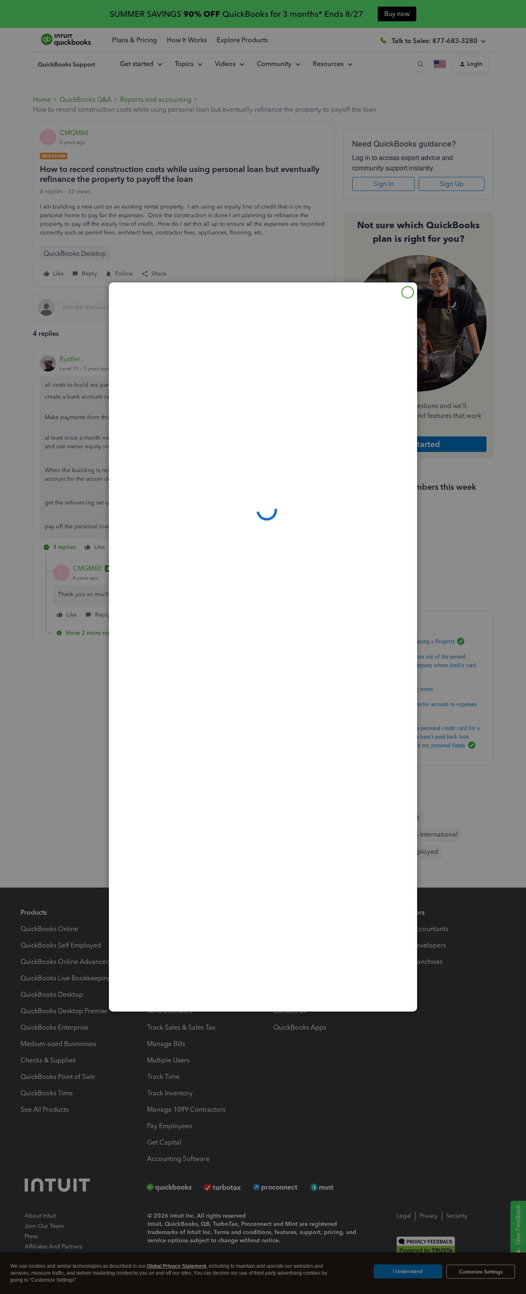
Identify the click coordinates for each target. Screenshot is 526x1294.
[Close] (407, 292)
